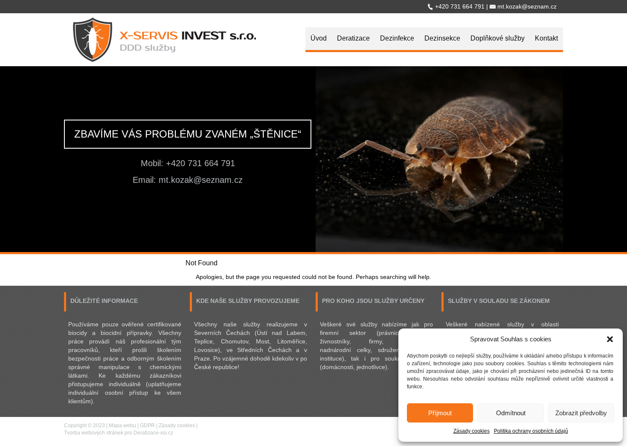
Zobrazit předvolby (581, 413)
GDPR (147, 425)
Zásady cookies (471, 431)
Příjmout (440, 413)
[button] (610, 339)
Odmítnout (510, 413)
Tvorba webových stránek (93, 433)
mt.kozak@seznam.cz (201, 180)
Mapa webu (122, 425)
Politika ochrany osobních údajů (531, 431)
